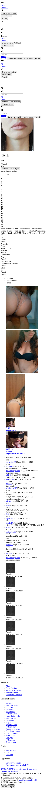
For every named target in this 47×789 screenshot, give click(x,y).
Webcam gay (11, 727)
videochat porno (12, 705)
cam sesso (9, 707)
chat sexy (9, 709)
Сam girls (9, 738)
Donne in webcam (13, 729)
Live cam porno (12, 733)
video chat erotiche (13, 716)
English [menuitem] (11, 787)
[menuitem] (2, 5)
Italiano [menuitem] (4, 787)
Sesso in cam (11, 742)
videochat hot (11, 718)
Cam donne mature (13, 731)
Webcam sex (10, 736)
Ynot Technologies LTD (28, 780)
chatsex (8, 703)
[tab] (26, 278)
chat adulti (10, 720)
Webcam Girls (11, 714)
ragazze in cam (11, 725)
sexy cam (9, 722)
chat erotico (10, 712)
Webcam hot (10, 740)
